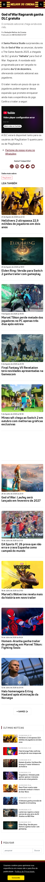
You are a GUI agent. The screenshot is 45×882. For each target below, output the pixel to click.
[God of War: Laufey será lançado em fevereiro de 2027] (22, 478)
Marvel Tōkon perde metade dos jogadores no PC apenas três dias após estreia (22, 321)
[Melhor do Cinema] (22, 4)
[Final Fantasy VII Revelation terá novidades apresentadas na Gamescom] (22, 348)
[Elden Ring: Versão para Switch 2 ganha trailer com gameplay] (22, 251)
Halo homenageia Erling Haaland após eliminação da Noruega (19, 695)
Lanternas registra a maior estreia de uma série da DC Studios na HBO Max (29, 814)
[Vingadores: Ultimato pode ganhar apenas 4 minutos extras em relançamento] (10, 776)
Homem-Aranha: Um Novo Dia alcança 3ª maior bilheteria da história (30, 764)
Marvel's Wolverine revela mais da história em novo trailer (22, 596)
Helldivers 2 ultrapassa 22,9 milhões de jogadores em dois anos (20, 224)
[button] (5, 878)
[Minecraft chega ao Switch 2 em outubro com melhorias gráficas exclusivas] (22, 398)
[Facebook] (17, 166)
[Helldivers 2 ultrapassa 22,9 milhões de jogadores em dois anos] (22, 201)
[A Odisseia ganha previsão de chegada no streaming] (10, 801)
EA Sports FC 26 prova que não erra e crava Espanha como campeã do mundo (21, 548)
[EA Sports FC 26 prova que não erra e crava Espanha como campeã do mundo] (22, 525)
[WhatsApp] (12, 166)
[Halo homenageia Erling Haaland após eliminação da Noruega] (22, 672)
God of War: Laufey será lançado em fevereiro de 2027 (21, 499)
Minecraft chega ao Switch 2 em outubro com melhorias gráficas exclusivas (22, 421)
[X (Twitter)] (22, 166)
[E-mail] (33, 166)
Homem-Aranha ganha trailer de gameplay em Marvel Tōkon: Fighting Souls (21, 644)
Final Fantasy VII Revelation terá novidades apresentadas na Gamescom (22, 371)
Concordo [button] (16, 878)
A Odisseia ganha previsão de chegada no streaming (30, 802)
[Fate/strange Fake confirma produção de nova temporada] (10, 751)
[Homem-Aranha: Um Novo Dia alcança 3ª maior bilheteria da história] (10, 763)
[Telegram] (28, 166)
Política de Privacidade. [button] (25, 872)
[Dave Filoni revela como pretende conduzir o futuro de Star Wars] (10, 788)
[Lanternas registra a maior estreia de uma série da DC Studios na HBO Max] (10, 813)
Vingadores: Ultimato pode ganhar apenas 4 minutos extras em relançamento (29, 777)
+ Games (21, 711)
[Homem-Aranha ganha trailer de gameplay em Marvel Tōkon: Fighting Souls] (22, 621)
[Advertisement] (22, 445)
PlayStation (7, 178)
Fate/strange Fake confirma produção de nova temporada (30, 752)
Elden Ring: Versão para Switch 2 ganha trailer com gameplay (22, 272)
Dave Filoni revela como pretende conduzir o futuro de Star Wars (29, 789)
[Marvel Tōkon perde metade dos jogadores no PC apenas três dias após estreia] (22, 298)
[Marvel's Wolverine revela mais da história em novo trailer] (22, 575)
